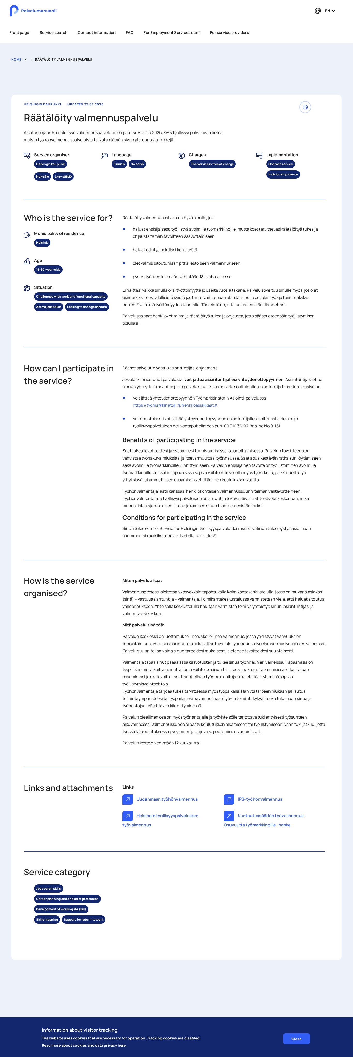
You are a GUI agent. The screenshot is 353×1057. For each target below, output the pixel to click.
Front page (19, 32)
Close (296, 1039)
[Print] (305, 107)
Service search (53, 32)
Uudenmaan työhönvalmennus (167, 799)
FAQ (129, 32)
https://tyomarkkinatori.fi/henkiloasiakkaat (175, 405)
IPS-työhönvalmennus (259, 799)
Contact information (97, 32)
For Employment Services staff (172, 32)
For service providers (229, 32)
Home (16, 59)
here (122, 1045)
